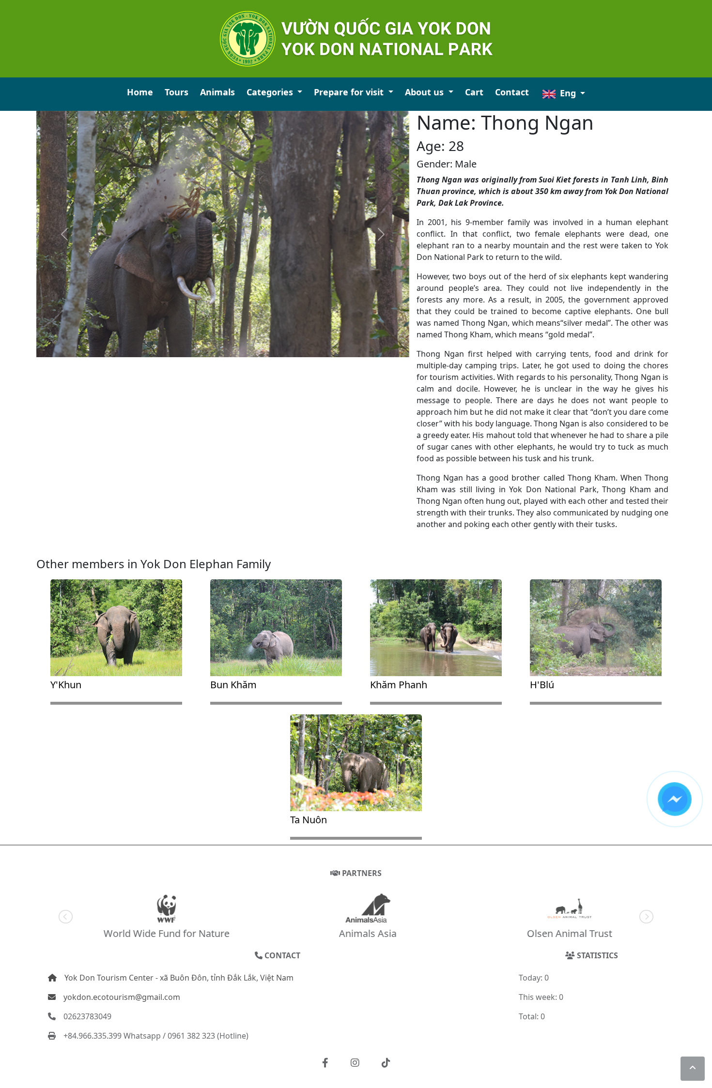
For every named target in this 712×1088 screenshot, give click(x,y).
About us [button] (425, 92)
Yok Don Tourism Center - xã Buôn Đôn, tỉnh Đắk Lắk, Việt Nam (179, 977)
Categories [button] (271, 92)
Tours (176, 92)
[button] (325, 1062)
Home (140, 92)
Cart (474, 92)
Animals (217, 92)
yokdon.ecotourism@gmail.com (121, 997)
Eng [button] (567, 93)
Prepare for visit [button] (350, 92)
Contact (512, 92)
